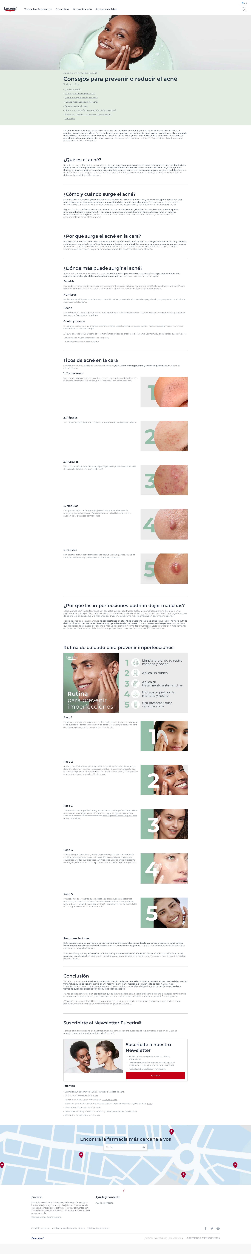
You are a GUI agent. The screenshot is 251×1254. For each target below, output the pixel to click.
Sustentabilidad (106, 9)
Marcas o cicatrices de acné (111, 1092)
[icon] (144, 1147)
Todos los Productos (38, 9)
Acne (149, 1103)
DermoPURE (152, 334)
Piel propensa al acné (86, 73)
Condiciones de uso (40, 1228)
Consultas (62, 9)
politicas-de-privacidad (98, 1228)
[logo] (10, 9)
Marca (82, 1228)
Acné (95, 1095)
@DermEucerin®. (122, 1003)
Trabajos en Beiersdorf (156, 1238)
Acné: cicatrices (109, 1099)
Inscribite (155, 1075)
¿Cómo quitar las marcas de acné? (120, 1111)
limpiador (121, 724)
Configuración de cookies (64, 1228)
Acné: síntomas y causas (88, 1115)
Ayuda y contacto (104, 1203)
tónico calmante (78, 766)
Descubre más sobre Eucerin (46, 1217)
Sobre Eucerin (82, 9)
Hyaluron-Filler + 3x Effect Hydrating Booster (115, 862)
